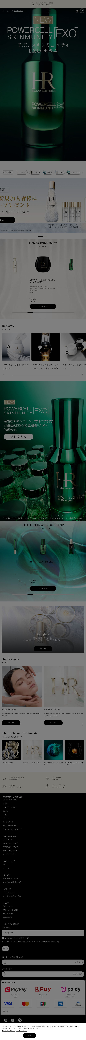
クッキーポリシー (21, 1031)
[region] (43, 1031)
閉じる (29, 1035)
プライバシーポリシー (8, 1031)
